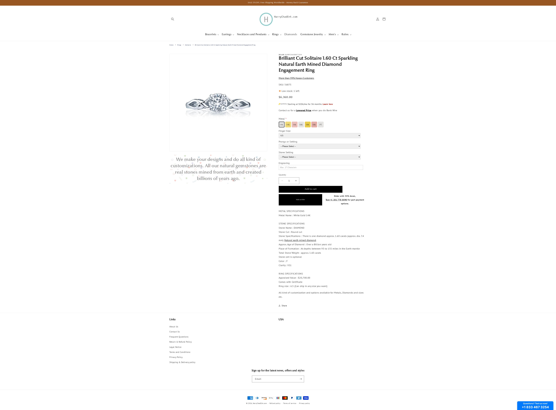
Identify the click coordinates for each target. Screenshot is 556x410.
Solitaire (188, 45)
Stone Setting (286, 152)
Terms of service (289, 403)
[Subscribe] (301, 379)
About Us (173, 326)
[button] (172, 19)
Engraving (284, 163)
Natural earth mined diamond (300, 240)
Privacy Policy (176, 357)
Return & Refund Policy (180, 342)
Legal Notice (175, 347)
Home (171, 45)
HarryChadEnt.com (260, 403)
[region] (218, 168)
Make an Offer (300, 199)
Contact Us (174, 331)
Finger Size (285, 130)
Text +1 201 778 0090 (336, 199)
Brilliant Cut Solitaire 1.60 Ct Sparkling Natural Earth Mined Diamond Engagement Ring (225, 45)
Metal (282, 118)
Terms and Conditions (179, 352)
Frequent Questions (179, 336)
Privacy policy (304, 403)
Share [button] (284, 305)
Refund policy (275, 403)
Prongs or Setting (288, 141)
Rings (179, 45)
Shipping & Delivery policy (182, 362)
